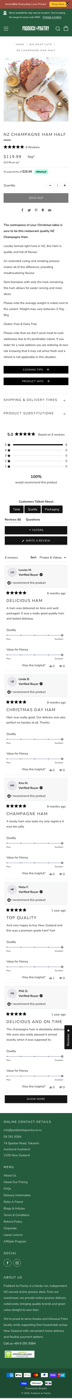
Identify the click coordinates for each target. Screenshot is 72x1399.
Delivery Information (17, 1195)
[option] (36, 89)
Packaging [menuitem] (52, 509)
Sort (33, 557)
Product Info (33, 381)
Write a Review (44, 542)
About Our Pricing (16, 1182)
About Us (10, 1175)
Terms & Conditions (16, 1215)
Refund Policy (13, 1222)
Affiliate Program (15, 1241)
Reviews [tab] (13, 520)
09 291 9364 (12, 1137)
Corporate (10, 1228)
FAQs (7, 1189)
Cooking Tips (33, 370)
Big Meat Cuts (41, 44)
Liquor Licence (13, 1235)
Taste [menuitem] (16, 509)
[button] (22, 147)
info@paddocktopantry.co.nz (23, 1130)
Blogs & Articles (14, 1208)
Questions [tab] (33, 520)
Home (20, 44)
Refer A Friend (13, 1202)
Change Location (52, 17)
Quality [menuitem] (32, 509)
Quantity (9, 185)
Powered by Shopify (36, 1388)
